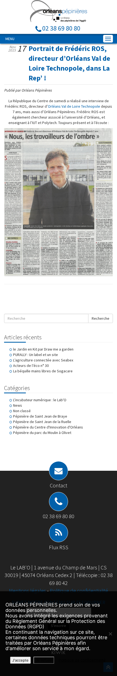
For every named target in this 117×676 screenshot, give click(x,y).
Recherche (100, 318)
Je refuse (44, 660)
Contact (58, 485)
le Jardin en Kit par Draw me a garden (43, 349)
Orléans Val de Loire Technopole (74, 106)
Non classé (22, 410)
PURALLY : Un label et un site (35, 354)
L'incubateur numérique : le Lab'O (39, 399)
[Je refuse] (110, 633)
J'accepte (20, 660)
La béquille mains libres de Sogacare (43, 371)
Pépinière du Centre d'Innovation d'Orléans (48, 427)
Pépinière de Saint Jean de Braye (40, 416)
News (17, 405)
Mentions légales (28, 590)
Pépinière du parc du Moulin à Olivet (42, 432)
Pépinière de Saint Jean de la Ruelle (42, 421)
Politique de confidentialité (79, 590)
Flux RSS (58, 547)
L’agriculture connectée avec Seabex (43, 360)
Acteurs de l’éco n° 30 (31, 365)
